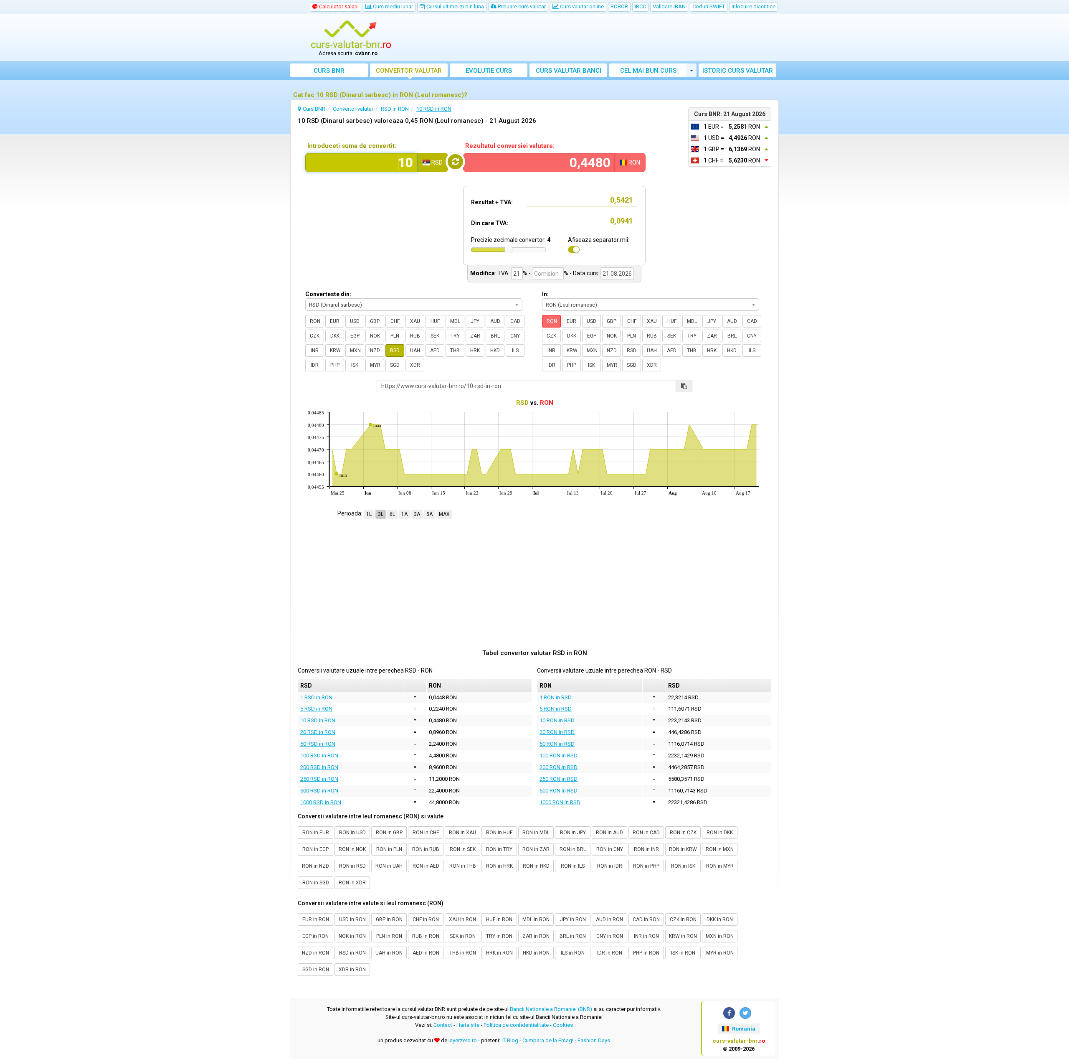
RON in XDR (352, 883)
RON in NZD (315, 866)
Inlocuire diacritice (753, 6)
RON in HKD (536, 866)
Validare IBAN (669, 6)
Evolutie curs (489, 70)
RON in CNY (609, 849)
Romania (743, 1029)
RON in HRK (499, 866)
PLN (394, 336)
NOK (375, 336)
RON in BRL (573, 849)
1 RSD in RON (316, 697)
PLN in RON (389, 936)
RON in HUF (499, 833)
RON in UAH (389, 866)
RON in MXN (720, 849)
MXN (355, 350)
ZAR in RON (536, 936)
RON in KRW (683, 849)
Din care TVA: (489, 223)
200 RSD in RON (319, 767)
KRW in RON (683, 936)
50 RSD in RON (317, 744)
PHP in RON (646, 953)
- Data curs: (584, 273)
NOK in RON (352, 936)
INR (315, 350)
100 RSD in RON (319, 755)
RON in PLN (389, 849)
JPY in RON (573, 919)
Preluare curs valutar (521, 6)
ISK (354, 365)
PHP (334, 365)
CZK (314, 336)
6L (392, 514)
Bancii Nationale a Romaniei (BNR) (551, 1009)
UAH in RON (389, 953)
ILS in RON (573, 953)
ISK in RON (683, 953)
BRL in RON (573, 936)
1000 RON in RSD (560, 802)
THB (455, 350)
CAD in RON (646, 919)
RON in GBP (389, 833)
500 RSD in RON (319, 790)
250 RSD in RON (319, 779)
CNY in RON (609, 936)
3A (417, 514)
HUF (435, 321)
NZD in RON (315, 953)
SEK (435, 336)
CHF (395, 321)
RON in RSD (352, 866)
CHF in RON (426, 919)
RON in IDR (609, 866)
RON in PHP (646, 866)
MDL (455, 321)
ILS (515, 350)
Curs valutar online (581, 6)
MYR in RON (720, 953)
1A (404, 514)
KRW (335, 350)
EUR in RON (315, 919)
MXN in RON (720, 936)
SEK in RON (463, 936)
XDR (415, 365)
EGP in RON (315, 936)
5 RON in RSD (556, 709)
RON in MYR (720, 866)
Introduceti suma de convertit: (351, 146)
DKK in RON (720, 919)
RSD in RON (352, 953)
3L (380, 514)
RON (315, 321)
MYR (375, 365)
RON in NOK (352, 849)
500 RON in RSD (559, 790)
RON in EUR (315, 833)
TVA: (503, 273)
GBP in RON (389, 919)
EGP (355, 336)
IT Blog (510, 1040)
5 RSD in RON (316, 709)
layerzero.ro (462, 1040)
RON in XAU (462, 833)
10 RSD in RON (317, 720)
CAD (515, 321)
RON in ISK (683, 866)
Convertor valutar (409, 70)
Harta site (467, 1025)
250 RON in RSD (559, 779)
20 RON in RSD (557, 732)
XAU (415, 321)
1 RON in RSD (556, 697)
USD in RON (352, 919)
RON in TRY (499, 849)
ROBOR (619, 6)
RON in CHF (426, 833)
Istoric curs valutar (737, 70)
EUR (334, 321)
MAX (444, 514)
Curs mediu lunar (392, 6)
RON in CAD (646, 833)
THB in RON (462, 953)
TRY (455, 336)
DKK (334, 336)
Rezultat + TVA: (492, 202)
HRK (475, 350)
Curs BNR (329, 70)
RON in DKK (720, 833)
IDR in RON (609, 953)
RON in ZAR (536, 849)
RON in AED (426, 866)
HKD (495, 350)
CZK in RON (683, 919)
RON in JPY (573, 833)
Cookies (563, 1025)
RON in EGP (315, 849)
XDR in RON (352, 970)
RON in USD (352, 833)
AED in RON (426, 953)
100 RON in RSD (559, 755)
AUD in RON (609, 919)
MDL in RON (536, 919)
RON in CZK (683, 833)
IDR (315, 365)
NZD (375, 350)
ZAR (475, 336)
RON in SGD (315, 883)
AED (435, 350)
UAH (415, 350)
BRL (495, 336)
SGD (395, 365)
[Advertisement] (596, 37)
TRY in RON (499, 936)
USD (355, 321)
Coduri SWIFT (708, 6)
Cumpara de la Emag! (547, 1040)
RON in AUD (609, 833)
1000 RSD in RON (320, 802)
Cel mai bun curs (648, 70)
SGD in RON (315, 970)
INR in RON (646, 936)
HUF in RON (499, 919)
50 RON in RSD (557, 744)
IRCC (640, 6)
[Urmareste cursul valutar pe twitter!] (745, 1013)
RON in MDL (536, 833)
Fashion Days (594, 1040)
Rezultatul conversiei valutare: (510, 146)
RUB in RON (425, 936)
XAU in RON (462, 919)
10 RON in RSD (557, 720)
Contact (442, 1025)
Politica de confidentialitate (516, 1025)
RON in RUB (425, 849)
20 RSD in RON (317, 732)
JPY (475, 321)
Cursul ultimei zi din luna (454, 6)
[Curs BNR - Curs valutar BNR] (351, 34)
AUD (495, 321)
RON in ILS (573, 866)
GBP (375, 321)
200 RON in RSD (559, 767)
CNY (515, 336)
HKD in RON (536, 953)
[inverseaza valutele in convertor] (455, 161)
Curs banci (568, 70)
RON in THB (462, 866)
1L (369, 514)
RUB (415, 336)
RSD (395, 350)
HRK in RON (499, 953)
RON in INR (646, 849)
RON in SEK (463, 849)
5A (429, 514)
